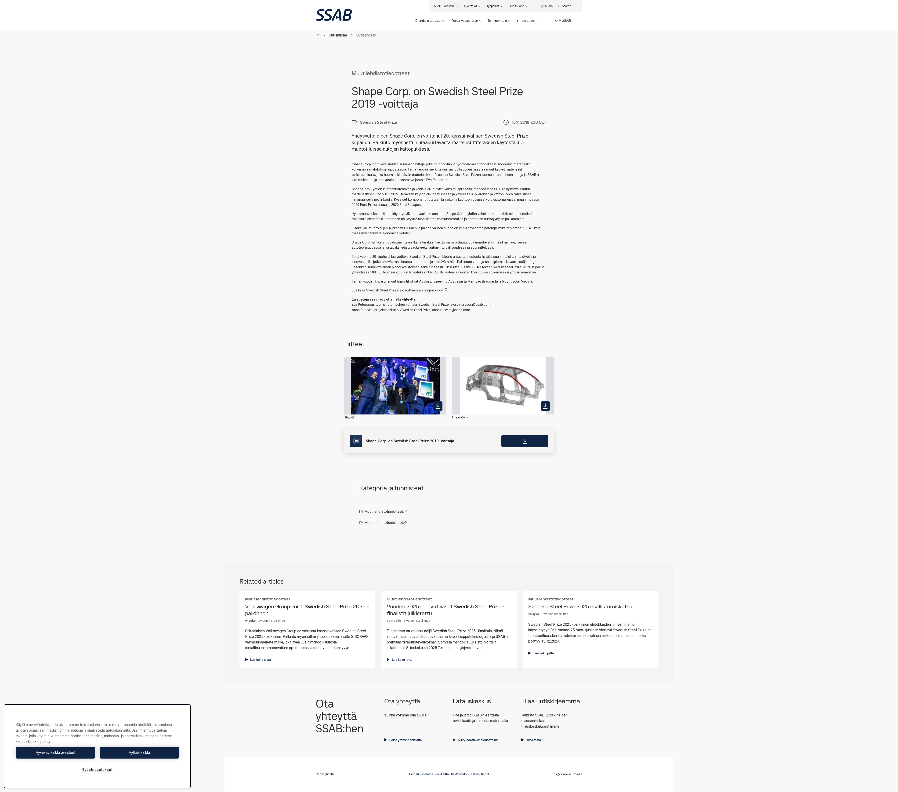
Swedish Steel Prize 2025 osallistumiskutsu (580, 606)
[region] (97, 746)
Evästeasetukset (97, 769)
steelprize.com (433, 290)
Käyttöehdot (459, 774)
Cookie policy (39, 741)
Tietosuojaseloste (421, 774)
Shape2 (349, 417)
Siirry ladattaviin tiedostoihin (478, 740)
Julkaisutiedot (479, 774)
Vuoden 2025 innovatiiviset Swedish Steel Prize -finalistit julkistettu (445, 610)
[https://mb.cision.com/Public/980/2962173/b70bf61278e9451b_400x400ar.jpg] (437, 406)
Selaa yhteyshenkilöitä (405, 740)
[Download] (524, 441)
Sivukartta (442, 774)
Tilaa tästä (533, 740)
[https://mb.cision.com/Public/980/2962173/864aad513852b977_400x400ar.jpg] (545, 406)
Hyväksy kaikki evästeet (55, 752)
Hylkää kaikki (139, 752)
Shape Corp (460, 417)
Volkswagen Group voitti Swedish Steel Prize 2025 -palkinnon (307, 610)
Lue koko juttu (260, 660)
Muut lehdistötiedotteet (383, 511)
